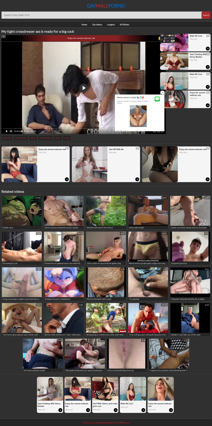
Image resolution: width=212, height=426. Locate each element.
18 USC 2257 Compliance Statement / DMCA (102, 422)
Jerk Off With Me (116, 149)
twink (66, 138)
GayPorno (106, 5)
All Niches (124, 24)
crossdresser (21, 138)
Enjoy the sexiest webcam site (81, 38)
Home (84, 24)
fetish (33, 138)
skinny (58, 138)
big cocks (7, 138)
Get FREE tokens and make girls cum (105, 405)
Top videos (97, 24)
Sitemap (126, 422)
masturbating (45, 138)
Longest (111, 24)
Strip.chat (193, 39)
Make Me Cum (196, 36)
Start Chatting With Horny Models (198, 55)
